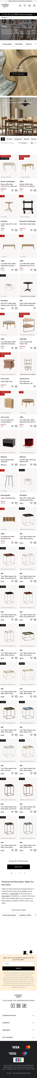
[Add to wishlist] (12, 190)
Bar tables (18, 44)
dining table (5, 896)
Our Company (7, 1037)
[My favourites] (24, 5)
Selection (5, 1023)
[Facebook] (13, 1005)
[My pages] (20, 5)
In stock (9, 139)
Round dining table (9, 915)
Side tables (30, 44)
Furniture (4, 17)
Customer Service (9, 1015)
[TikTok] (24, 1005)
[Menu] (34, 5)
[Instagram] (18, 1005)
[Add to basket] (16, 190)
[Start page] (5, 5)
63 (20, 873)
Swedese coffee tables (27, 915)
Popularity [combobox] (24, 143)
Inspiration (6, 1030)
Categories (18, 139)
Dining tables (7, 44)
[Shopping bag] (29, 5)
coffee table (14, 893)
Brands (26, 139)
